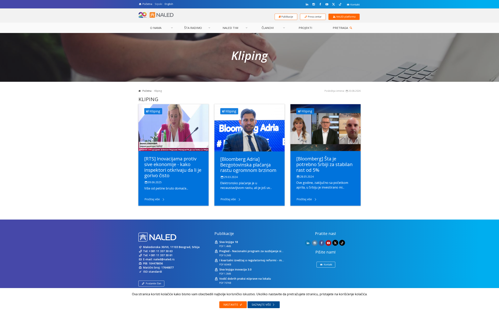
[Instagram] (314, 4)
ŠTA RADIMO (193, 28)
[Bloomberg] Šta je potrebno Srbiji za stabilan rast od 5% (324, 164)
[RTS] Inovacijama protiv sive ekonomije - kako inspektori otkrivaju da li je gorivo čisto (172, 167)
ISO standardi (152, 271)
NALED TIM (230, 28)
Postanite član (153, 283)
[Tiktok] (340, 4)
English (169, 4)
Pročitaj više (152, 199)
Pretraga (341, 28)
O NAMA (155, 28)
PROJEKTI (305, 28)
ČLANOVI (268, 28)
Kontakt (355, 4)
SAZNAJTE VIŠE (262, 304)
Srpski (158, 4)
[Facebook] (320, 4)
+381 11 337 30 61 (161, 255)
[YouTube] (327, 4)
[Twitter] (333, 4)
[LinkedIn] (307, 4)
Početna (146, 91)
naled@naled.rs (163, 259)
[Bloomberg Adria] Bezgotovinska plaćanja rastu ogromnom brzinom (248, 164)
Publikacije (224, 233)
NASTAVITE (231, 304)
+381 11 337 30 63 (161, 251)
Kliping (154, 111)
